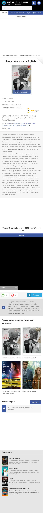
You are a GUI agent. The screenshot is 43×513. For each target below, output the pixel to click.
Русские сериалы (21, 17)
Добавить (35, 402)
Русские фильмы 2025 (34, 13)
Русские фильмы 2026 (17, 13)
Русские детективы (28, 123)
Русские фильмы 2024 (22, 125)
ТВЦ (8, 128)
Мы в (36, 295)
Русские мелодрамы (13, 123)
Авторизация (34, 3)
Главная (4, 13)
